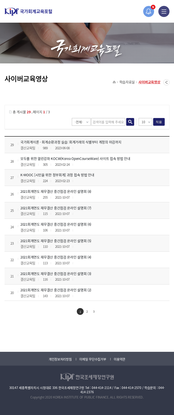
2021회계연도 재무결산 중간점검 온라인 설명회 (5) (55, 240)
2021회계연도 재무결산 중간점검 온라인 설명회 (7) (55, 207)
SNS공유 (166, 82)
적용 (159, 122)
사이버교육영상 (149, 82)
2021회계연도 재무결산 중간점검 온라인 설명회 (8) (55, 191)
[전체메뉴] (163, 11)
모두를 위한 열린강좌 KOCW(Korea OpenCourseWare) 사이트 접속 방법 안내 (75, 158)
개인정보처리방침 (60, 359)
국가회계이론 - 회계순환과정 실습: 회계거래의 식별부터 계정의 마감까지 (70, 142)
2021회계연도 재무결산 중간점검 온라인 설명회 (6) (55, 224)
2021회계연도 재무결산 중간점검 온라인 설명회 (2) (55, 289)
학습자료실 (127, 82)
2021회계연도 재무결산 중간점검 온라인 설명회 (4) (55, 257)
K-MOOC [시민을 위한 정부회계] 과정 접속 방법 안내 (57, 174)
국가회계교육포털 (28, 12)
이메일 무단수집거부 (92, 359)
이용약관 (119, 359)
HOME (114, 82)
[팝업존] (148, 11)
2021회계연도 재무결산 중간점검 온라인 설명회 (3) (55, 273)
